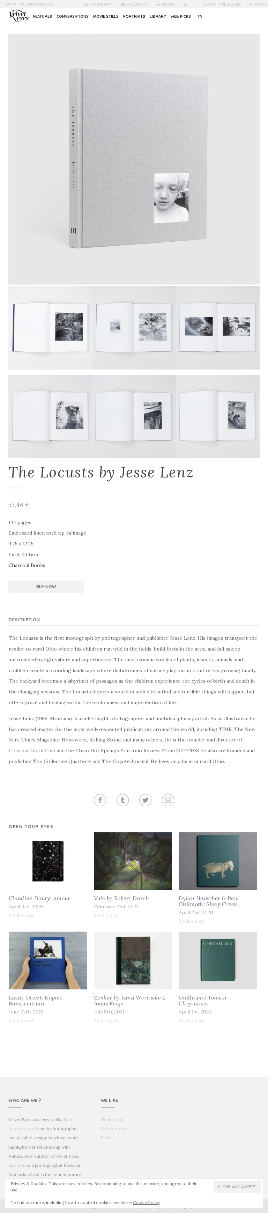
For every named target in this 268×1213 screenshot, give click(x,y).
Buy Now (46, 586)
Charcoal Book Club (32, 750)
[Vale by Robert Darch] (133, 861)
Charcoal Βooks (26, 565)
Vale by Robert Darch (121, 898)
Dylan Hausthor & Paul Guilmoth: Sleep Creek (209, 901)
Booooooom (114, 1128)
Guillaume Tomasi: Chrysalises (203, 1000)
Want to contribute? (29, 4)
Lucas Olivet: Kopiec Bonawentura (35, 1000)
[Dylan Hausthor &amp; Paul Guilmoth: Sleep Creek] (218, 861)
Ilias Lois (17, 1165)
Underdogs (112, 1119)
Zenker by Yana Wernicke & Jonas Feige (130, 1000)
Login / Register (222, 4)
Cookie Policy (146, 1202)
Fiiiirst (107, 1137)
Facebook (137, 4)
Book (14, 487)
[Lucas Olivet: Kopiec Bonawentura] (48, 960)
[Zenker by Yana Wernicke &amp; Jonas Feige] (133, 960)
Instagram (101, 4)
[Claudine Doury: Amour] (48, 861)
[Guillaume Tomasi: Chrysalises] (218, 960)
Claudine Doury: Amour (39, 898)
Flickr (169, 4)
